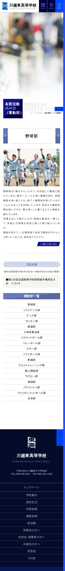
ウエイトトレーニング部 (31, 365)
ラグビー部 (31, 376)
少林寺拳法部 (32, 332)
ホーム (32, 113)
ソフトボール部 (31, 354)
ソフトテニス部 (31, 310)
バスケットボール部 (32, 337)
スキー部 (32, 348)
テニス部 (32, 315)
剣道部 (32, 360)
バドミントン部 (31, 387)
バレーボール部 (32, 343)
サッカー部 (31, 321)
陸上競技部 (31, 371)
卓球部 (32, 382)
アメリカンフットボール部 (31, 393)
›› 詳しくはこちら (48, 243)
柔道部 (32, 326)
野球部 (32, 304)
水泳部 (32, 398)
